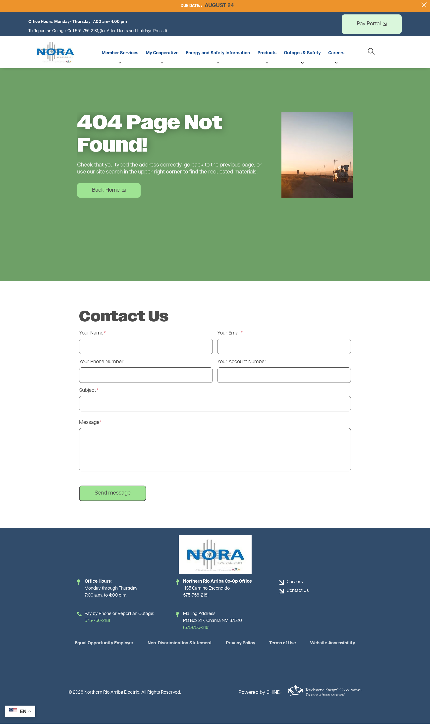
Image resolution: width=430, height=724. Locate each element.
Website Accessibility (332, 643)
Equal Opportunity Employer (104, 643)
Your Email (228, 333)
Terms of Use (282, 643)
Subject (87, 390)
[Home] (55, 51)
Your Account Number (241, 361)
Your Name (91, 333)
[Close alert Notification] (424, 5)
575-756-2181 (97, 621)
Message (89, 422)
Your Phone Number (101, 361)
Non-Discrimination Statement (180, 643)
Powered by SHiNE (259, 692)
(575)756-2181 (196, 628)
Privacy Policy (240, 643)
